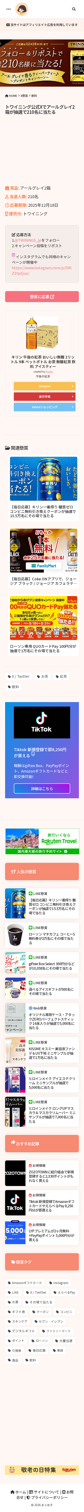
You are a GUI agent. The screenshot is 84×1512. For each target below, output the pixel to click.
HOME (12, 96)
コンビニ (66, 1311)
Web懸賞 (40, 1008)
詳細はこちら (42, 788)
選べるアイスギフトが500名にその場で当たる (51, 991)
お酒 (15, 1302)
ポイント (18, 1340)
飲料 (34, 96)
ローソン (42, 1340)
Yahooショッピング (44, 407)
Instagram (60, 1282)
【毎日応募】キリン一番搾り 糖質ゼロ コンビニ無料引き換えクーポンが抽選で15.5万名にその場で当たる (52, 906)
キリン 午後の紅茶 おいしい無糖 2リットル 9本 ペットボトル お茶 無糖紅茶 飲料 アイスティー (43, 361)
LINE (15, 1292)
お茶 (44, 676)
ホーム (20, 1491)
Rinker (49, 371)
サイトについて (46, 1491)
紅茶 (63, 676)
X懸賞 (24, 96)
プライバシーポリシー (49, 1497)
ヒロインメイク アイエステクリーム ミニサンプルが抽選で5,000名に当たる (52, 1082)
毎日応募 (39, 1350)
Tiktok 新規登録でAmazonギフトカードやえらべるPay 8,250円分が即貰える (51, 1205)
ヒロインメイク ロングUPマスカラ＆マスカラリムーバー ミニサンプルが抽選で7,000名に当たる (52, 1114)
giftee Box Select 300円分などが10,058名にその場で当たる (51, 965)
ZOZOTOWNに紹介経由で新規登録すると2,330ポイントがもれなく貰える (51, 1176)
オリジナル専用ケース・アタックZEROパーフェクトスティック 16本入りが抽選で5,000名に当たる (52, 1021)
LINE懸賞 (40, 893)
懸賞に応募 (40, 296)
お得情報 (38, 1165)
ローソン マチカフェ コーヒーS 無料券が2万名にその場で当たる (52, 938)
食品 (15, 1360)
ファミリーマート (58, 1331)
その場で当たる (41, 1302)
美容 (60, 1350)
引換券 (16, 1350)
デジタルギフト (23, 1330)
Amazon (45, 386)
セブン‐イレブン (51, 1321)
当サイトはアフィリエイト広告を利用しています (44, 24)
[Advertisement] (42, 155)
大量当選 (65, 1340)
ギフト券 (18, 1311)
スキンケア (19, 1321)
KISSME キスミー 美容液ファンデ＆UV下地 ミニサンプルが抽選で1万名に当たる (52, 1053)
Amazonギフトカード (27, 1282)
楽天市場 (44, 396)
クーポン (42, 1311)
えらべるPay (66, 1292)
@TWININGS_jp (28, 240)
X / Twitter (20, 676)
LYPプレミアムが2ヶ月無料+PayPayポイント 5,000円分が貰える (51, 1235)
